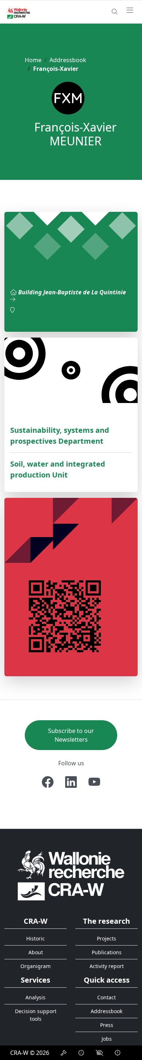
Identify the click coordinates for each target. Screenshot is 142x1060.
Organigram (35, 966)
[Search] (114, 11)
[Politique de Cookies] (81, 1052)
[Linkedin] (71, 782)
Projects (106, 938)
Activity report (107, 966)
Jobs (107, 1038)
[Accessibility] (99, 1052)
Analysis (35, 997)
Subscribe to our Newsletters (71, 735)
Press (106, 1024)
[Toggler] (130, 10)
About (35, 952)
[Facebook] (48, 782)
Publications (107, 952)
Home (33, 60)
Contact (106, 997)
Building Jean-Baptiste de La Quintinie (72, 292)
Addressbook (68, 60)
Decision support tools (35, 1015)
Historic (35, 938)
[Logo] (71, 875)
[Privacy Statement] (63, 1052)
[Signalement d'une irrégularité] (117, 1052)
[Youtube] (94, 782)
